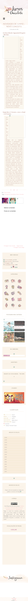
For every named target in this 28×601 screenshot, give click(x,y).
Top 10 (13, 306)
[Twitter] (11, 267)
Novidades (13, 194)
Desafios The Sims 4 (6, 306)
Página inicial (20, 245)
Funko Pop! (19, 306)
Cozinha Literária (6, 293)
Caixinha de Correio (6, 281)
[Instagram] (16, 267)
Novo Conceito (20, 194)
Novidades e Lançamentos (13, 293)
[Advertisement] (14, 550)
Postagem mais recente (9, 245)
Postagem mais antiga (19, 247)
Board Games (19, 287)
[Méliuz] (14, 478)
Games (6, 287)
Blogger (16, 600)
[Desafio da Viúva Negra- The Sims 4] (4, 381)
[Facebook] (15, 267)
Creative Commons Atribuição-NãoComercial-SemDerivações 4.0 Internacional (14, 507)
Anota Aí (6, 299)
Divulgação (7, 194)
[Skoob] (13, 267)
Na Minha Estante (19, 299)
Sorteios (19, 281)
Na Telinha (13, 287)
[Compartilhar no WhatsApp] (17, 190)
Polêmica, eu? (19, 293)
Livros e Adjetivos (13, 299)
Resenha (13, 281)
